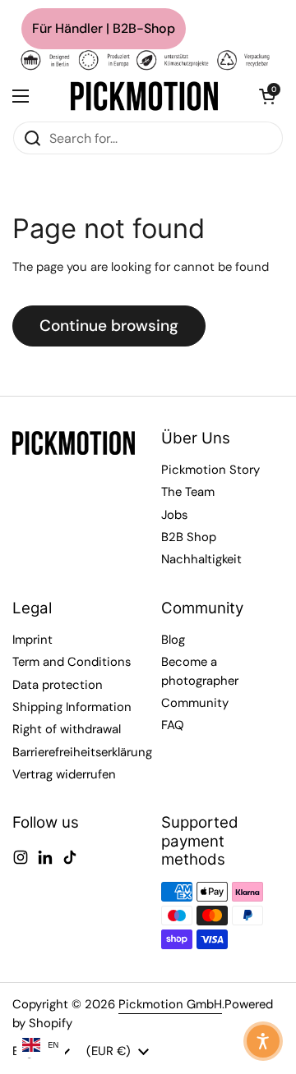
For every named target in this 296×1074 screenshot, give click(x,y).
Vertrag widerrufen (64, 774)
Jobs (174, 515)
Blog (173, 639)
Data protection (57, 685)
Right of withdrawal (66, 729)
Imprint (32, 639)
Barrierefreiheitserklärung (82, 752)
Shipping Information (72, 707)
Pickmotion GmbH (170, 1004)
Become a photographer (199, 671)
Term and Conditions (71, 662)
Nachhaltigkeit (201, 559)
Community (195, 703)
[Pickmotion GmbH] (144, 96)
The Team (188, 492)
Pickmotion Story (210, 469)
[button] (267, 96)
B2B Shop (188, 537)
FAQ (172, 725)
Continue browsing (108, 325)
